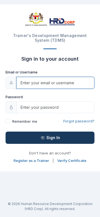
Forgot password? (78, 121)
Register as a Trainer (31, 160)
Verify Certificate (71, 160)
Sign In (52, 137)
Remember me (24, 121)
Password (14, 97)
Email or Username (22, 72)
